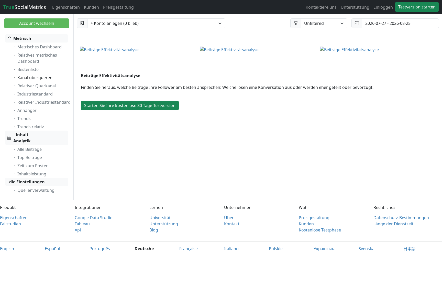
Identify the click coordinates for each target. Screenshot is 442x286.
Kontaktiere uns (321, 7)
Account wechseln (36, 23)
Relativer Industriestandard (44, 102)
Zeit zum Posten (33, 165)
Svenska (366, 248)
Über (229, 217)
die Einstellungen (27, 182)
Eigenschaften (66, 7)
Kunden (91, 7)
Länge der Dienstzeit (393, 224)
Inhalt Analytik (22, 138)
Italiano (231, 248)
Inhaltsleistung (31, 174)
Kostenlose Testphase (320, 230)
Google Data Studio (94, 217)
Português (100, 248)
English (7, 248)
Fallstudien (10, 224)
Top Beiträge (29, 157)
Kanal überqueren (34, 77)
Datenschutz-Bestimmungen (401, 217)
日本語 (409, 248)
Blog (153, 230)
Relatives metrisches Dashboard (37, 58)
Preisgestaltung (118, 7)
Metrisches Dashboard (39, 47)
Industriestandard (35, 94)
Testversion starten (417, 7)
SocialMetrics (24, 7)
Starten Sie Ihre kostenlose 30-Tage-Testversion (129, 105)
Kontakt (231, 224)
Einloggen (383, 7)
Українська (325, 248)
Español (52, 248)
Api (78, 230)
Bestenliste (28, 69)
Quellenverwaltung (35, 190)
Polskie (276, 248)
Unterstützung (355, 7)
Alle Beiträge (29, 149)
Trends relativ (30, 127)
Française (188, 248)
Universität (160, 217)
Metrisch (22, 38)
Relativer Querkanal (36, 86)
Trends (24, 118)
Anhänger (27, 110)
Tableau (82, 224)
